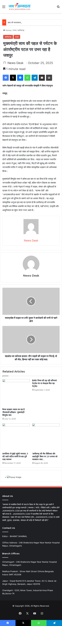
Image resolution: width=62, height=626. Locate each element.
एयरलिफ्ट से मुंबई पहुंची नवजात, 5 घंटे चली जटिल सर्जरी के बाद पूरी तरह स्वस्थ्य (15, 456)
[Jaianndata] (20, 6)
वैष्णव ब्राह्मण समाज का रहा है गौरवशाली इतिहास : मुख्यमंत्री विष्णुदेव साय (13, 412)
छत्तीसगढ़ (21, 30)
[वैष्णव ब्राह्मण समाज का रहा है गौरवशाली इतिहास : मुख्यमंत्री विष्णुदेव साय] (16, 392)
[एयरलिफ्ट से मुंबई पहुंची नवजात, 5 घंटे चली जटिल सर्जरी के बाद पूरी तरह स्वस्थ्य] (16, 437)
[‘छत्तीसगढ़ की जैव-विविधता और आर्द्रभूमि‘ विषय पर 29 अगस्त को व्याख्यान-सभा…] (46, 437)
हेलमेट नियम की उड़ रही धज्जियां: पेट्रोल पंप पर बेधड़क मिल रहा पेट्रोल (44, 383)
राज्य (14, 30)
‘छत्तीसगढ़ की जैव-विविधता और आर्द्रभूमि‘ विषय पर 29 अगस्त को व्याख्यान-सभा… (44, 456)
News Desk (15, 63)
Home (8, 30)
